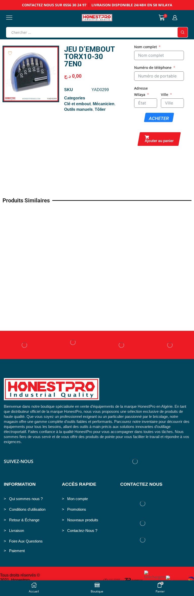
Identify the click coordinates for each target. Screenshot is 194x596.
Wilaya (139, 94)
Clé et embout (77, 104)
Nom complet (145, 46)
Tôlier (100, 109)
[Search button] (183, 32)
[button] (159, 139)
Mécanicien (103, 104)
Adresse (141, 88)
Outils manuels (78, 109)
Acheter (158, 118)
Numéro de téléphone (153, 67)
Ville (164, 94)
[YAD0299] (31, 74)
